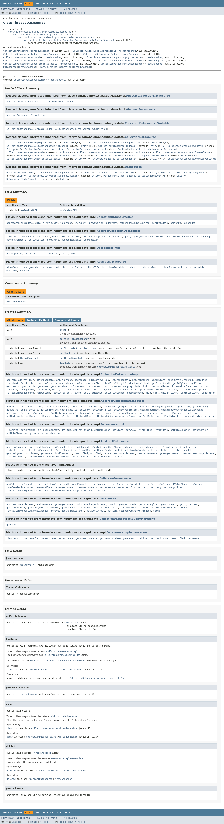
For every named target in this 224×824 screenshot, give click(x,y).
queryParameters (143, 236)
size (148, 392)
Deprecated (47, 3)
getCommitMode (83, 450)
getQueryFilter (102, 409)
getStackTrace (68, 353)
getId (118, 450)
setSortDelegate (114, 392)
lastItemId (43, 389)
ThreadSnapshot (104, 40)
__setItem (12, 430)
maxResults (115, 236)
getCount (170, 406)
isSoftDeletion (57, 413)
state (64, 253)
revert (77, 392)
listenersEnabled (150, 267)
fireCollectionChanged (149, 406)
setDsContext (200, 430)
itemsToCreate (76, 267)
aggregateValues (99, 380)
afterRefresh (64, 380)
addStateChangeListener (117, 447)
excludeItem (93, 383)
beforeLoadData (120, 380)
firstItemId (110, 383)
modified (11, 270)
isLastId (11, 389)
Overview (6, 3)
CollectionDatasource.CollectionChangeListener (35, 146)
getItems (43, 386)
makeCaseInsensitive (81, 413)
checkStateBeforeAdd (180, 380)
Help (67, 3)
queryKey (111, 223)
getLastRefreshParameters (22, 409)
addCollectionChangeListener (24, 406)
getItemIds (13, 386)
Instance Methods (38, 320)
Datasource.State (113, 175)
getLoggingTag (49, 409)
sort (156, 392)
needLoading (75, 389)
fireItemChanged (38, 450)
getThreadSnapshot (71, 358)
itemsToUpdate (115, 267)
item (41, 253)
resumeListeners (156, 413)
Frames (40, 9)
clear (63, 330)
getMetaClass (102, 430)
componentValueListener (35, 236)
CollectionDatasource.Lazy (184, 146)
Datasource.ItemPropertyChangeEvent (183, 172)
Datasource (9, 67)
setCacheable (177, 413)
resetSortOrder (61, 392)
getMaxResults (68, 409)
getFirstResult (161, 383)
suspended (189, 223)
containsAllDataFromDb (20, 383)
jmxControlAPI (68, 210)
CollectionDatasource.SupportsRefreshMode (118, 60)
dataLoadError (60, 236)
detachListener (64, 383)
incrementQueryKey (121, 386)
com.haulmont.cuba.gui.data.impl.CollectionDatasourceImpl (58, 40)
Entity (68, 142)
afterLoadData (45, 380)
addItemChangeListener (20, 447)
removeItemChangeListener (119, 453)
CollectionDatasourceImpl (29, 79)
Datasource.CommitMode (20, 172)
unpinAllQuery (169, 392)
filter (76, 236)
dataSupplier (14, 253)
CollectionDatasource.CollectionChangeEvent (110, 142)
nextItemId (91, 389)
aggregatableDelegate (19, 223)
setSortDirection (171, 416)
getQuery (85, 409)
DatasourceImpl (108, 247)
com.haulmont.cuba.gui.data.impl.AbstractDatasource (39, 32)
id (64, 267)
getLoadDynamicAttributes (22, 453)
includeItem (76, 386)
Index (59, 3)
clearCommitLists (166, 447)
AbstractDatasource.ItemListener (26, 115)
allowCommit (13, 267)
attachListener (144, 447)
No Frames (52, 9)
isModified (81, 453)
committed (201, 380)
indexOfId (141, 386)
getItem (196, 383)
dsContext (31, 253)
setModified (88, 456)
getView (130, 430)
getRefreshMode (149, 409)
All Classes (70, 9)
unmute (212, 416)
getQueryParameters (126, 409)
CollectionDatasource (16, 51)
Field (24, 13)
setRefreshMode (82, 416)
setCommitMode (35, 456)
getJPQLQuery (200, 406)
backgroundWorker (33, 267)
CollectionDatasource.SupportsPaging (26, 60)
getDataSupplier (31, 430)
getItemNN (184, 406)
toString (118, 456)
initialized (145, 430)
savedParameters (16, 239)
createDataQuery (91, 406)
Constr (33, 13)
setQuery (31, 416)
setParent (104, 456)
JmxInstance (90, 348)
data (38, 223)
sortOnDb (175, 223)
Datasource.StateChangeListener (26, 179)
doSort (80, 383)
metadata (199, 267)
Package (17, 3)
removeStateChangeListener (198, 453)
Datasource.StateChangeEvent (145, 175)
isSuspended (27, 389)
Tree (37, 3)
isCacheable (38, 413)
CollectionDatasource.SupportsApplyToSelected (113, 57)
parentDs (25, 270)
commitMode (53, 267)
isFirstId (205, 386)
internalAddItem (159, 386)
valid (61, 433)
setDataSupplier (180, 430)
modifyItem (58, 389)
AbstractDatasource (141, 109)
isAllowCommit (63, 453)
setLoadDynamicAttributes (63, 456)
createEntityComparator (117, 406)
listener (132, 267)
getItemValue (59, 386)
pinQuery (106, 389)
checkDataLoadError (56, 406)
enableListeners (16, 450)
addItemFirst (26, 380)
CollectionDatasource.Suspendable (121, 63)
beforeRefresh (140, 380)
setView (38, 433)
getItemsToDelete (158, 450)
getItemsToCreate (134, 450)
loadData (65, 363)
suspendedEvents (71, 239)
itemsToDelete (96, 267)
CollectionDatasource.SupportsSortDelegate (30, 63)
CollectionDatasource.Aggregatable (94, 51)
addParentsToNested (89, 447)
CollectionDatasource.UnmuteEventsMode (192, 158)
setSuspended (135, 392)
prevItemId (146, 389)
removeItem (43, 392)
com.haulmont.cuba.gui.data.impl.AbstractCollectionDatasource (55, 37)
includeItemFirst (96, 386)
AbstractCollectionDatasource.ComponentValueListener (39, 101)
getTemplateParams (17, 413)
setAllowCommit (15, 456)
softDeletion (36, 239)
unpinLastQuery (190, 392)
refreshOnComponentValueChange (192, 236)
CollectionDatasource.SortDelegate (99, 152)
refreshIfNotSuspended (193, 389)
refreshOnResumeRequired (134, 223)
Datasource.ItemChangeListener (116, 172)
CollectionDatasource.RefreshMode (157, 149)
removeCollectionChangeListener (124, 413)
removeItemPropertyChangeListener (159, 453)
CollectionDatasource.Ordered (101, 54)
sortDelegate (160, 223)
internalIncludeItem (184, 386)
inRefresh (66, 223)
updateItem (208, 392)
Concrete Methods (67, 320)
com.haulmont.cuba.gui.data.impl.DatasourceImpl (42, 34)
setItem (192, 413)
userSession (91, 239)
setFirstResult (93, 392)
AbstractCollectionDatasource (148, 95)
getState (118, 430)
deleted (64, 339)
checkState (158, 380)
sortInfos (53, 239)
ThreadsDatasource (18, 301)
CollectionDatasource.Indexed (21, 54)
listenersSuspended (94, 236)
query (127, 236)
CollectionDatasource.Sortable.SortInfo (80, 129)
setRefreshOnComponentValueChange (115, 416)
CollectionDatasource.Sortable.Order (29, 129)
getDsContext (51, 430)
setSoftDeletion (149, 416)
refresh (160, 389)
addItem (11, 380)
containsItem (44, 383)
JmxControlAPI (28, 210)
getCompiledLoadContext (135, 383)
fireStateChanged (61, 450)
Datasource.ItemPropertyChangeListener (53, 175)
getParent (46, 453)
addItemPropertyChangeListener (56, 447)
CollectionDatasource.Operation (44, 149)
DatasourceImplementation (55, 67)
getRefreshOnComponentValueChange (182, 409)
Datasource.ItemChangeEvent (54, 172)
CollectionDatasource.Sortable (22, 57)
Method (43, 13)
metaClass (53, 253)
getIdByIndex (181, 383)
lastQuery (80, 223)
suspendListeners (195, 416)
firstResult (50, 223)
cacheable (12, 236)
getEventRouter (103, 450)
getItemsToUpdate (182, 450)
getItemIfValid (82, 430)
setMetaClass (14, 433)
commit (75, 406)
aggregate (80, 380)
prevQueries (96, 223)
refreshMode (163, 236)
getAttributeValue (71, 348)
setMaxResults (14, 416)
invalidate (161, 430)
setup (28, 433)
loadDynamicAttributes (177, 267)
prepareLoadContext (126, 389)
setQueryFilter (61, 416)
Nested (16, 13)
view (73, 253)
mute (99, 413)
